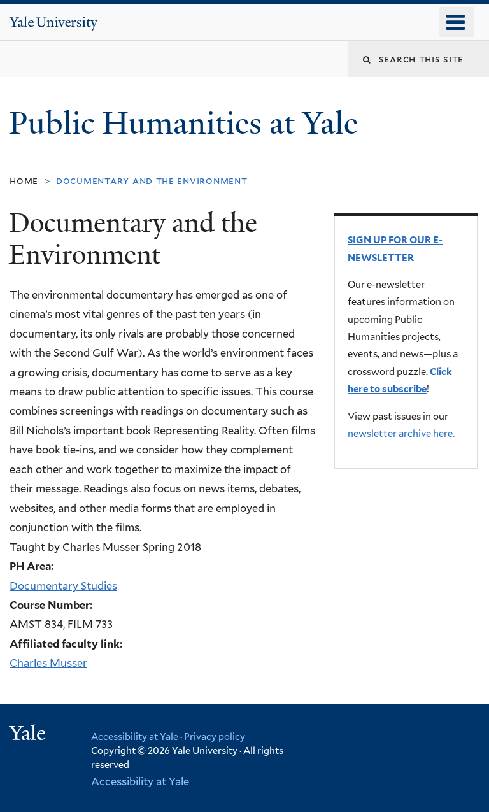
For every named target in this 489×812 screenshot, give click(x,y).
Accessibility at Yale (134, 736)
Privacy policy (214, 736)
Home (24, 181)
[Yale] (29, 734)
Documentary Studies (63, 586)
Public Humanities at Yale (187, 123)
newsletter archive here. (401, 433)
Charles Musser (48, 663)
